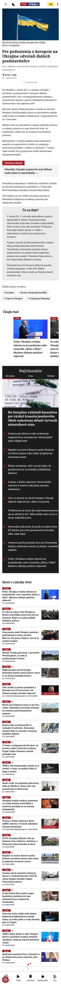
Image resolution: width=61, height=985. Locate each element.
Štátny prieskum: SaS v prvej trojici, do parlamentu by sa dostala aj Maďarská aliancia (29, 469)
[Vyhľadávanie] (5, 4)
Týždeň (51, 375)
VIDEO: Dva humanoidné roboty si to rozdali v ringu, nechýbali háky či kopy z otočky (20, 768)
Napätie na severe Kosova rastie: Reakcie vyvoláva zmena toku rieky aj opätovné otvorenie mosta (31, 453)
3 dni (30, 375)
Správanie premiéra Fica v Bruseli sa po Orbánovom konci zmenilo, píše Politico (20, 957)
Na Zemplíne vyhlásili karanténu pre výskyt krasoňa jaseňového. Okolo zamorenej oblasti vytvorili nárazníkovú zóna (32, 418)
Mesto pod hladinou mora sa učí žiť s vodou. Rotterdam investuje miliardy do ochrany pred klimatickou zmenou (20, 709)
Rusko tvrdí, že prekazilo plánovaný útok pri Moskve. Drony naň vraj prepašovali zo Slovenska (20, 786)
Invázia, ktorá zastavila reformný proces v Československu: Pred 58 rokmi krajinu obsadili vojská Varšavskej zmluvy (19, 877)
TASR (13, 75)
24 (51, 4)
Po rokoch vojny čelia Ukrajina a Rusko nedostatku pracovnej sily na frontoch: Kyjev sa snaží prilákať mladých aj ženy (20, 616)
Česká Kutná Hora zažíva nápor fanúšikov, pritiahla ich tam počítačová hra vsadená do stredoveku (18, 897)
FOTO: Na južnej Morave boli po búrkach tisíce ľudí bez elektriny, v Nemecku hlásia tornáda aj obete (20, 841)
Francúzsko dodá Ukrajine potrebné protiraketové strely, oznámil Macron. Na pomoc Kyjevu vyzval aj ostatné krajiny (20, 636)
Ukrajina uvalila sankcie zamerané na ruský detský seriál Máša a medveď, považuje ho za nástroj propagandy (20, 805)
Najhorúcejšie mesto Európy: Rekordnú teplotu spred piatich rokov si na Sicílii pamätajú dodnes (21, 672)
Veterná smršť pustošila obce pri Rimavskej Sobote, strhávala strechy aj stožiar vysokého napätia (33, 546)
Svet (17, 318)
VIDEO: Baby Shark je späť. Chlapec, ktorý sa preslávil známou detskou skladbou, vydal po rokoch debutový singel (20, 938)
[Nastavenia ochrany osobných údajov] (5, 979)
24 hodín (10, 375)
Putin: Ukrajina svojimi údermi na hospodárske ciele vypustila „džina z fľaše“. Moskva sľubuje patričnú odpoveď (32, 562)
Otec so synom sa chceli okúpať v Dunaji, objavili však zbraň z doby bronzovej (30, 499)
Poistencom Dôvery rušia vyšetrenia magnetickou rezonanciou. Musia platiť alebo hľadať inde (30, 437)
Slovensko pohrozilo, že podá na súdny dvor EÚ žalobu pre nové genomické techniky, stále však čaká (32, 530)
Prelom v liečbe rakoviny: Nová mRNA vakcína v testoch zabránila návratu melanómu (29, 485)
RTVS (7, 75)
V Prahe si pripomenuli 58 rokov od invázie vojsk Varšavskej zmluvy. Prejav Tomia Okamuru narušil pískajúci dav (20, 749)
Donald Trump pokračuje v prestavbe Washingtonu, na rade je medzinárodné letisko (21, 655)
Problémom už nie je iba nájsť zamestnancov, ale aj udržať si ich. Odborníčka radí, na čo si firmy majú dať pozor (33, 514)
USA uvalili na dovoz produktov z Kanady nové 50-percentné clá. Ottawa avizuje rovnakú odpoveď (19, 690)
